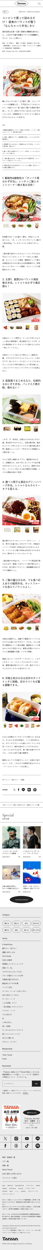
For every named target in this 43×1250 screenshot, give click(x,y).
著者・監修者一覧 (8, 1157)
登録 (36, 1083)
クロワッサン (30, 1185)
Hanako (4, 1188)
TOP (3, 805)
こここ (17, 1191)
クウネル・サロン (30, 1188)
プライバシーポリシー (8, 1194)
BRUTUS (10, 1185)
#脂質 (22, 780)
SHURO (23, 1191)
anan (3, 1185)
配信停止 (25, 1093)
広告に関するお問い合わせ (12, 1174)
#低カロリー (15, 780)
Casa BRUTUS (19, 1185)
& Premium (12, 1188)
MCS (11, 1191)
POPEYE (4, 1191)
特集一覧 (5, 1165)
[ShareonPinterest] (35, 789)
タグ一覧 (5, 1161)
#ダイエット (6, 780)
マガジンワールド (33, 1191)
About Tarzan (7, 1170)
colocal (20, 1188)
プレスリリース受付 (9, 1178)
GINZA (38, 1185)
